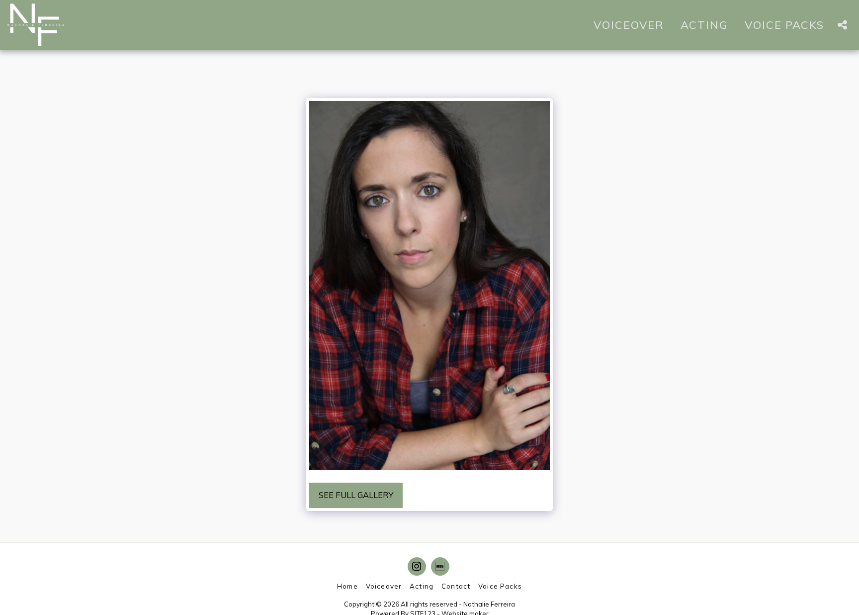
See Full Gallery (356, 495)
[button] (842, 24)
